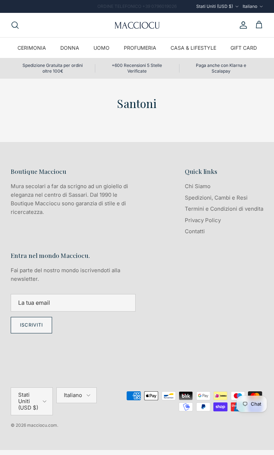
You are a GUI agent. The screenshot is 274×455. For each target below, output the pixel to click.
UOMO (101, 48)
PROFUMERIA (140, 48)
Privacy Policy (203, 220)
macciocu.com (42, 425)
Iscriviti (31, 325)
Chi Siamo (197, 186)
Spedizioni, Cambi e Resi (216, 197)
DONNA (69, 48)
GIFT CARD (243, 48)
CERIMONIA (31, 48)
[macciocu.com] (137, 25)
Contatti (195, 231)
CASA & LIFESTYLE (193, 48)
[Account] (242, 25)
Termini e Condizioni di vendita (224, 208)
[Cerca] (15, 25)
